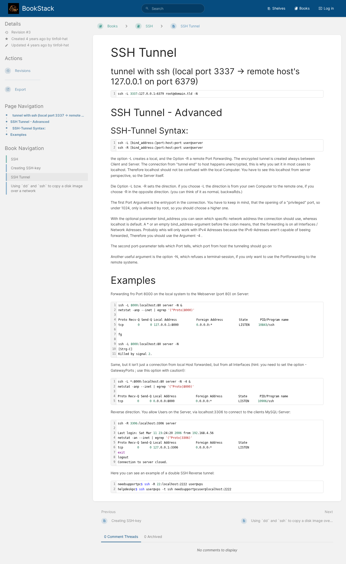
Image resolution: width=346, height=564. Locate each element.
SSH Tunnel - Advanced (29, 122)
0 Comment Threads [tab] (121, 536)
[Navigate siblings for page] (161, 26)
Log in (329, 8)
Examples (18, 135)
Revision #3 (21, 32)
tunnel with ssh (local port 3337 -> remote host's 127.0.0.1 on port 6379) (48, 115)
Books (304, 8)
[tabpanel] (217, 550)
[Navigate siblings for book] (126, 26)
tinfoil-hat (60, 38)
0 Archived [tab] (153, 536)
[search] (173, 8)
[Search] (147, 8)
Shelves (278, 8)
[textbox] (219, 93)
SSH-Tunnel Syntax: (29, 128)
